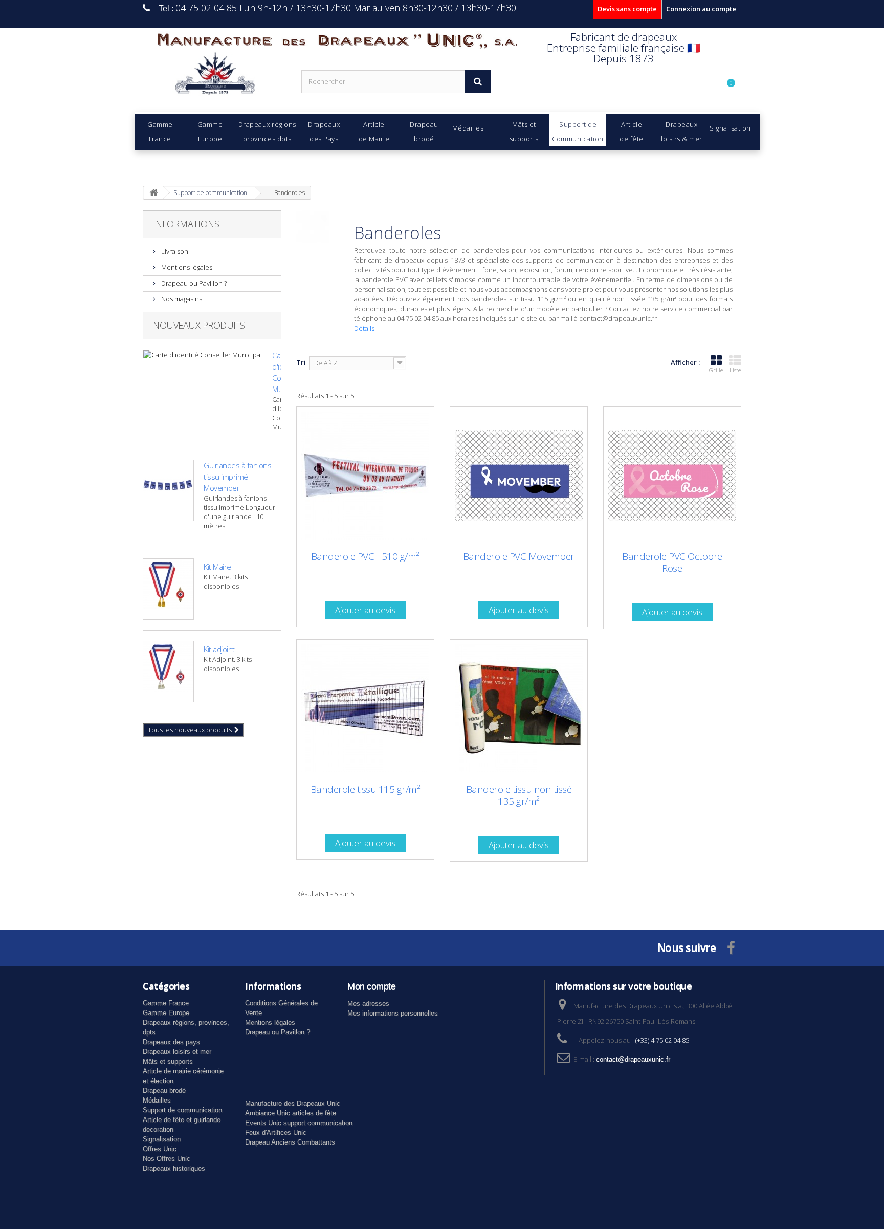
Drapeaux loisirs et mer (177, 1051)
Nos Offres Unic (166, 1158)
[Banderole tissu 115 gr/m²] (365, 708)
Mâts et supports (168, 1061)
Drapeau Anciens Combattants (290, 1142)
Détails (364, 328)
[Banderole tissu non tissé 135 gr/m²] (519, 708)
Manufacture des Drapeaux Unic (292, 1103)
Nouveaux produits (199, 325)
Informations (186, 224)
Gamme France (166, 1003)
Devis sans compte (627, 8)
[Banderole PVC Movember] (519, 476)
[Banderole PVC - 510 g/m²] (365, 476)
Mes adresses (368, 1003)
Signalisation (162, 1139)
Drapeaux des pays (171, 1042)
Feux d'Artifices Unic (275, 1132)
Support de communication (182, 1110)
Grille (716, 370)
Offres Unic (159, 1149)
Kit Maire (217, 567)
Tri (301, 362)
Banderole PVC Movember (518, 557)
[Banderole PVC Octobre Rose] (672, 476)
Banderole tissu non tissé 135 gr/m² (519, 795)
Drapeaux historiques (174, 1168)
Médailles (157, 1100)
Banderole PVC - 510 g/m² (365, 557)
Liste (735, 370)
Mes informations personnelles (392, 1013)
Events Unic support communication (298, 1123)
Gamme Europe (166, 1013)
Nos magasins (181, 299)
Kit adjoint (219, 649)
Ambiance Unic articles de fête (290, 1113)
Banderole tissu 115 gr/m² (366, 789)
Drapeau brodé (164, 1090)
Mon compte (371, 986)
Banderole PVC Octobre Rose (672, 562)
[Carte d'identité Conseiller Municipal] (202, 360)
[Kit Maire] (168, 589)
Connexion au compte (701, 8)
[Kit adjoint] (168, 671)
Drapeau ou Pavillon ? (193, 283)
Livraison (174, 251)
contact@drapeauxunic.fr (633, 1059)
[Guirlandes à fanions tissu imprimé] (168, 490)
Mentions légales (186, 267)
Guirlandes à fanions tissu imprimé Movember (237, 476)
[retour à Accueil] (153, 192)
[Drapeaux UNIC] (214, 76)
